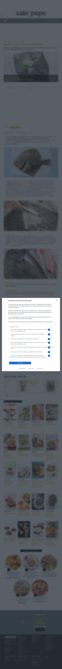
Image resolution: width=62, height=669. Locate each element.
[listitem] (31, 327)
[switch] (50, 330)
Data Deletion (22, 368)
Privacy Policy (39, 368)
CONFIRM (20, 363)
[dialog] (31, 334)
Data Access (31, 368)
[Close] (57, 300)
